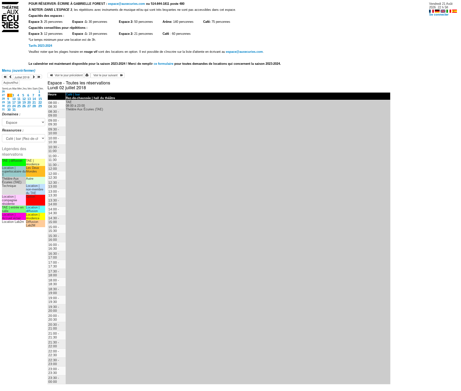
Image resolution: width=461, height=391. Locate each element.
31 (3, 109)
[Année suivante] (39, 76)
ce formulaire (164, 63)
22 (40, 102)
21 (34, 102)
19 (24, 102)
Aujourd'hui (10, 82)
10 (14, 99)
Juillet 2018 (22, 77)
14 (34, 99)
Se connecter (439, 14)
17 (14, 102)
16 (9, 102)
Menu (18, 70)
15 (40, 99)
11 (18, 99)
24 (14, 106)
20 (29, 102)
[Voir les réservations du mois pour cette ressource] (10, 76)
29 (3, 102)
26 (3, 91)
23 (9, 106)
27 (3, 95)
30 (3, 105)
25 (19, 106)
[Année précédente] (5, 76)
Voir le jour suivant (106, 75)
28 (3, 98)
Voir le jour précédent (68, 75)
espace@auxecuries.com (126, 4)
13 (29, 99)
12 (24, 99)
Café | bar (73, 94)
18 (19, 102)
